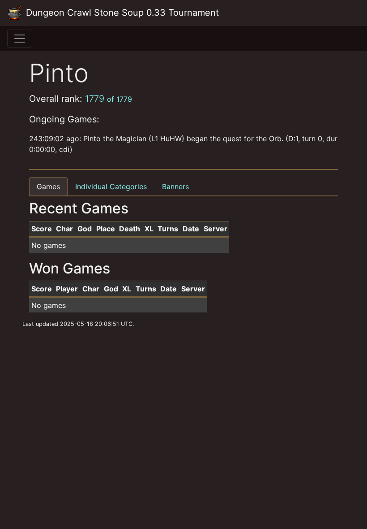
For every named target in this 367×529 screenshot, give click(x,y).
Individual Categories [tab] (111, 186)
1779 (108, 98)
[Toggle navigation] (19, 39)
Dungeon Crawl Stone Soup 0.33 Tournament (121, 12)
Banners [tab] (175, 186)
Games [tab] (48, 186)
